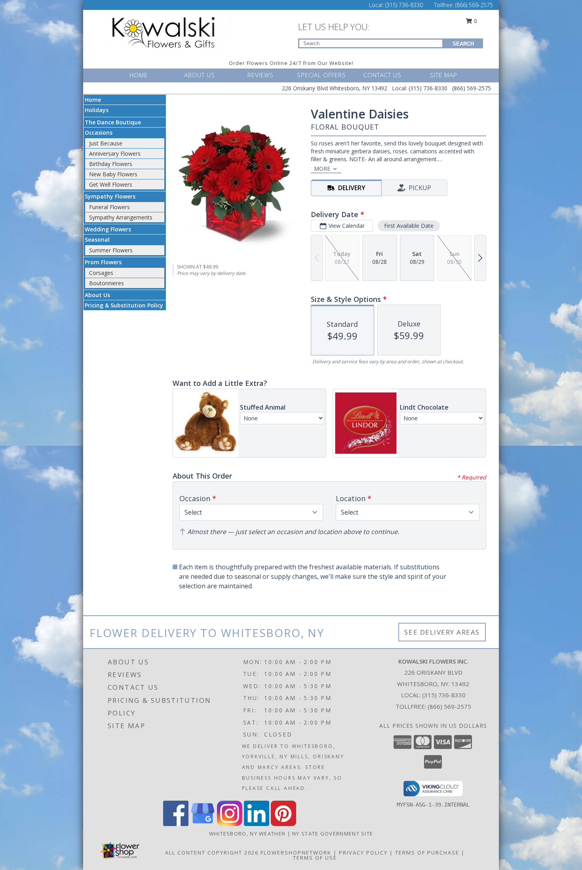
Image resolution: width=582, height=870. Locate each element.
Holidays (96, 110)
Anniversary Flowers (115, 153)
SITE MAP (443, 75)
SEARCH (463, 44)
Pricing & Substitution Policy (124, 305)
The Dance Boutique (113, 122)
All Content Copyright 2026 (212, 852)
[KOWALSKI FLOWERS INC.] (171, 33)
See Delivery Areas (442, 632)
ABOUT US (199, 75)
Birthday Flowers (110, 164)
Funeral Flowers (109, 207)
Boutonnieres (106, 283)
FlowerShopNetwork (296, 852)
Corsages (101, 273)
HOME (138, 75)
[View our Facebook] (175, 824)
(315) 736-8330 (404, 5)
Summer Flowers (111, 250)
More (322, 168)
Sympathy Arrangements (120, 217)
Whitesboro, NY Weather (247, 833)
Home (93, 99)
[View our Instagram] (229, 824)
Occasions (98, 132)
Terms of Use (315, 857)
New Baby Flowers (113, 174)
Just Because (105, 143)
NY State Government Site (332, 833)
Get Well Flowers (110, 184)
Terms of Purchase (427, 852)
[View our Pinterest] (283, 824)
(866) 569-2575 (474, 5)
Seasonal (97, 239)
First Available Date (409, 225)
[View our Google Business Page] (202, 824)
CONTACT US (382, 75)
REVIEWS (260, 75)
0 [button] (474, 21)
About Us (97, 295)
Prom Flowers (103, 262)
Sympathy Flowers (110, 196)
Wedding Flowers (108, 229)
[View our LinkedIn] (256, 824)
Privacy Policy (363, 852)
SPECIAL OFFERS (321, 75)
